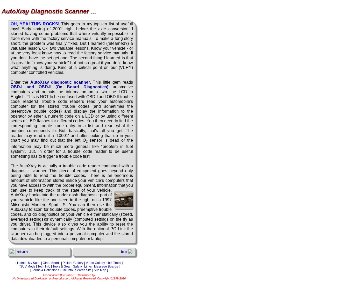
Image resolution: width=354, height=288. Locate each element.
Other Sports (51, 263)
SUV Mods (27, 266)
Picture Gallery (73, 263)
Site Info (67, 270)
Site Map (100, 270)
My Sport (34, 263)
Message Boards (106, 266)
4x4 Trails (114, 263)
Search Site (83, 270)
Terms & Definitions (45, 270)
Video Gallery (95, 263)
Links (88, 266)
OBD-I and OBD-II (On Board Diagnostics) (59, 87)
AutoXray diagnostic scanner (60, 82)
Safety (77, 266)
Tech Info (44, 266)
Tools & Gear (62, 266)
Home (21, 263)
